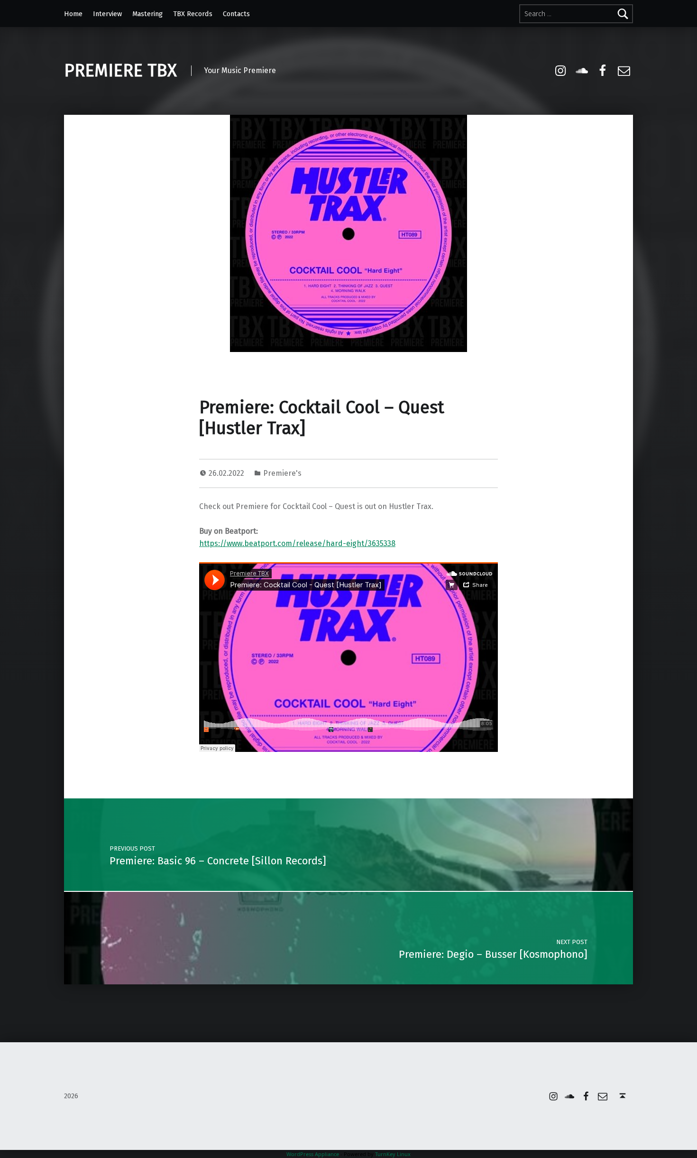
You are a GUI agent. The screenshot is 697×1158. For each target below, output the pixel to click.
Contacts (236, 13)
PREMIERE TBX (120, 70)
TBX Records (192, 13)
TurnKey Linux (393, 1154)
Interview (107, 13)
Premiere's (282, 473)
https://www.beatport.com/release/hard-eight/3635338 (297, 543)
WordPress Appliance (312, 1154)
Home (73, 13)
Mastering (147, 13)
